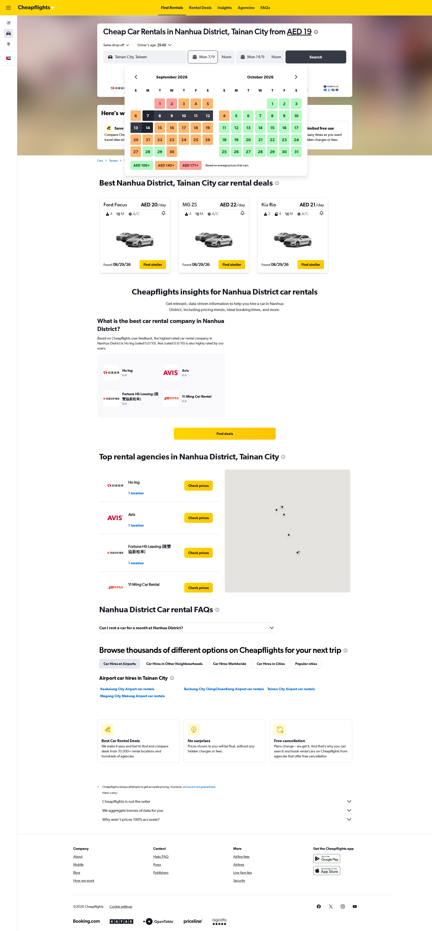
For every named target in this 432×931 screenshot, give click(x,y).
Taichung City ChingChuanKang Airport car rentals (224, 689)
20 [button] (135, 139)
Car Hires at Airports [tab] (120, 664)
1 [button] (160, 103)
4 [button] (195, 103)
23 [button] (171, 139)
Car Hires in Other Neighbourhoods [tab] (174, 664)
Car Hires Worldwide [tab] (229, 664)
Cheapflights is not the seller (126, 801)
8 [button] (159, 115)
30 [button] (171, 151)
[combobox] (116, 44)
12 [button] (208, 115)
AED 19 (299, 31)
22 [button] (159, 139)
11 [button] (196, 115)
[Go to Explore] (8, 44)
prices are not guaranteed (199, 787)
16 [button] (172, 127)
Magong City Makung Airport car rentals (132, 696)
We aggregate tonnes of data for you (132, 810)
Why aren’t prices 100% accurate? (131, 819)
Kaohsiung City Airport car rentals (127, 689)
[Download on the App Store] (326, 870)
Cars (100, 160)
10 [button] (184, 115)
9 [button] (171, 115)
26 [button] (207, 139)
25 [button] (195, 139)
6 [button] (135, 115)
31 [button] (296, 151)
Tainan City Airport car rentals (291, 689)
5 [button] (207, 103)
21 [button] (148, 139)
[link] (225, 434)
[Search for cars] (8, 33)
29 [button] (159, 151)
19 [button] (208, 127)
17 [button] (184, 127)
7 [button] (147, 115)
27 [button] (135, 151)
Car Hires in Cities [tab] (271, 664)
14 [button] (148, 127)
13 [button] (136, 127)
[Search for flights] (8, 23)
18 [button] (196, 127)
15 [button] (160, 127)
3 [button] (183, 103)
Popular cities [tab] (306, 664)
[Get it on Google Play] (326, 858)
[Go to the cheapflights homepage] (36, 7)
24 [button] (183, 139)
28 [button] (147, 151)
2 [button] (171, 103)
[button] (8, 7)
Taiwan (113, 160)
